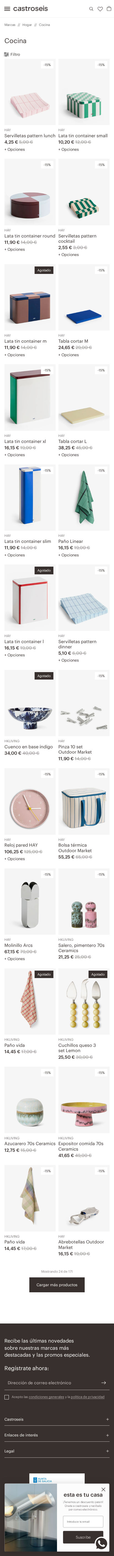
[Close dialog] (103, 1489)
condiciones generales (46, 1397)
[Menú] (5, 9)
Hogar (27, 25)
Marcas (9, 25)
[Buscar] (91, 8)
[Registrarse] (104, 1383)
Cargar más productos (57, 1284)
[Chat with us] (101, 1543)
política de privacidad (88, 1397)
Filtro (15, 54)
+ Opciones (14, 149)
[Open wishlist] (100, 8)
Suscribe (83, 1537)
